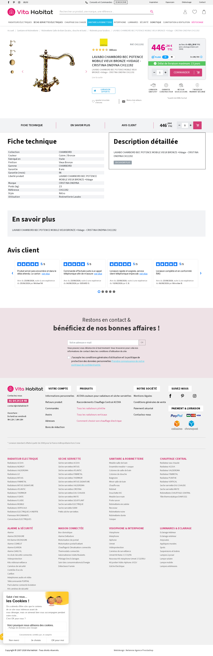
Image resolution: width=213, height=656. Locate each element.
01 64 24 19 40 (121, 2)
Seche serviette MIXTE (169, 489)
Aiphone (112, 540)
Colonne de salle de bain (120, 470)
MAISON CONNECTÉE (71, 528)
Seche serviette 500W (67, 508)
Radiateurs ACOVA (15, 463)
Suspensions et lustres (170, 551)
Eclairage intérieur (168, 532)
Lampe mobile (166, 562)
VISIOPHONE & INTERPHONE (126, 528)
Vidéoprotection (116, 547)
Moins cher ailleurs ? (134, 101)
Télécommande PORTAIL (18, 581)
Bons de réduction (55, 427)
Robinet (112, 489)
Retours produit (53, 402)
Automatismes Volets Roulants (71, 555)
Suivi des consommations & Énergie (74, 562)
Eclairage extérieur (168, 536)
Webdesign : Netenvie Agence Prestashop (133, 650)
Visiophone (114, 532)
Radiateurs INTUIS (15, 478)
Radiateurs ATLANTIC (16, 489)
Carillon (10, 573)
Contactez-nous (142, 414)
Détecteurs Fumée (66, 566)
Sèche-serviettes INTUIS (68, 466)
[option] (12, 43)
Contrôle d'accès (15, 570)
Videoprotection (14, 558)
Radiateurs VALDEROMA (17, 470)
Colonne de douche (118, 474)
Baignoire (113, 478)
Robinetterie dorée (117, 515)
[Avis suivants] (200, 273)
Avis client (129, 125)
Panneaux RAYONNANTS (18, 515)
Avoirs (48, 414)
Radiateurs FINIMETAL (16, 481)
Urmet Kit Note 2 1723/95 (120, 555)
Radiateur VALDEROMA (170, 470)
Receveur (113, 508)
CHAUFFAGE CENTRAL (173, 459)
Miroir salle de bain (117, 481)
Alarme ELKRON (14, 547)
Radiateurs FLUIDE (15, 500)
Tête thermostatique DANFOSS (173, 496)
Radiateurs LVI (13, 474)
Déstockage (186, 2)
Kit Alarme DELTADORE (17, 540)
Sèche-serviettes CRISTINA (69, 489)
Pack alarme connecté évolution (21, 585)
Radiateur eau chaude (169, 463)
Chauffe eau (114, 485)
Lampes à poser (167, 555)
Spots (162, 547)
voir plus (46, 273)
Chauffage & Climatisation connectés (74, 547)
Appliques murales (168, 543)
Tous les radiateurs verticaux (92, 414)
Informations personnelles (59, 396)
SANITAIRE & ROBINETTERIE (126, 459)
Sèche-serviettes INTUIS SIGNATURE (74, 481)
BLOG (25, 2)
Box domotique (65, 532)
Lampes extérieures (168, 566)
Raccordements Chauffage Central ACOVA (99, 402)
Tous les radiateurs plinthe (91, 408)
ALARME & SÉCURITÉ (20, 528)
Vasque (112, 519)
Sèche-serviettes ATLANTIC (70, 470)
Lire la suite (97, 77)
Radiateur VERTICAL (168, 481)
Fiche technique (32, 125)
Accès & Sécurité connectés (19, 555)
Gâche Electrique (116, 566)
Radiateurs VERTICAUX (17, 508)
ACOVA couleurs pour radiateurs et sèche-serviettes (104, 396)
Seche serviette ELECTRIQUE (70, 504)
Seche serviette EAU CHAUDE (173, 485)
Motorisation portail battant (70, 543)
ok (142, 342)
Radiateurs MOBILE (15, 504)
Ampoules (164, 540)
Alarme (10, 532)
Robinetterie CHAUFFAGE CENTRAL (175, 493)
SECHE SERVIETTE (69, 459)
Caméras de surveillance (120, 551)
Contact (202, 2)
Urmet (112, 543)
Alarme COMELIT (14, 543)
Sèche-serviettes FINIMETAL (70, 474)
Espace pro (170, 2)
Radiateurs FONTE (15, 496)
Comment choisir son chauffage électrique (99, 421)
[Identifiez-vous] (185, 11)
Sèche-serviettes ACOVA (69, 463)
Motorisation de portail (68, 540)
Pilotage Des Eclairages (68, 558)
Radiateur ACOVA (167, 466)
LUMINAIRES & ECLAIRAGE (176, 528)
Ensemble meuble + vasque (121, 466)
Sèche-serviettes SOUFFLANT (71, 500)
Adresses (50, 421)
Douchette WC (115, 493)
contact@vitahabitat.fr (18, 405)
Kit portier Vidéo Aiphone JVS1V (123, 562)
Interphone (114, 536)
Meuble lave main (117, 496)
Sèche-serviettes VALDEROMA (71, 485)
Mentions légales (143, 396)
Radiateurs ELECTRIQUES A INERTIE (22, 511)
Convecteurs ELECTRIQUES (19, 519)
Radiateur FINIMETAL (169, 474)
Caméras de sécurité (16, 566)
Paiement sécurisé (143, 408)
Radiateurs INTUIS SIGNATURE (20, 485)
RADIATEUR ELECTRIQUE (22, 459)
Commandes (52, 408)
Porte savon (114, 500)
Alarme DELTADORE (15, 536)
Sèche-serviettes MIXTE (68, 496)
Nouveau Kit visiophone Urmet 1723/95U (127, 558)
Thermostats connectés (68, 551)
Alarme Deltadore (66, 536)
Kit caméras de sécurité (17, 588)
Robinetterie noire (117, 511)
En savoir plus (80, 125)
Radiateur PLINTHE (168, 478)
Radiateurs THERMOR (16, 493)
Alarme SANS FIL (14, 551)
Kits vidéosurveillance (17, 562)
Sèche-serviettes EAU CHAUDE (71, 493)
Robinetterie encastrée (119, 504)
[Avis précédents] (12, 273)
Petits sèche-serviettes (68, 511)
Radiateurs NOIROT (15, 466)
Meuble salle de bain (118, 463)
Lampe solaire (166, 558)
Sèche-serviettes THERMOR (70, 478)
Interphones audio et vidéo (19, 577)
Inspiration (153, 2)
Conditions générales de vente (150, 402)
